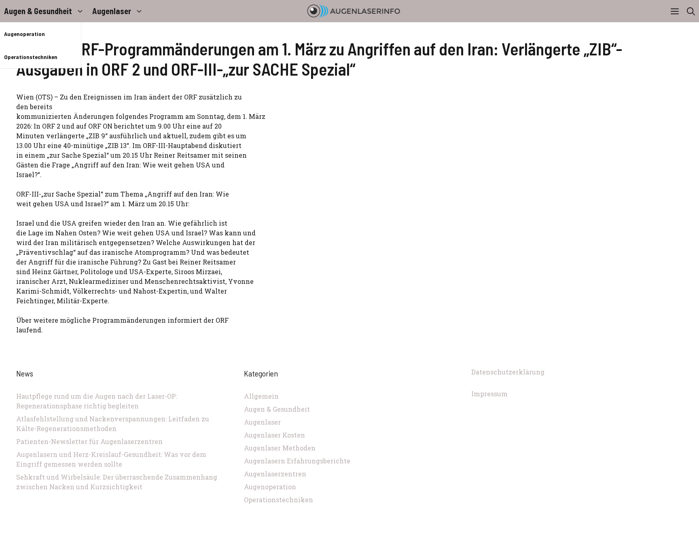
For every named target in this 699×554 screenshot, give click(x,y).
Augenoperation (24, 33)
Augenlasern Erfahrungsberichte (297, 461)
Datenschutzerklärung (507, 372)
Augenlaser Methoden (280, 448)
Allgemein (261, 396)
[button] (691, 11)
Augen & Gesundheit (38, 11)
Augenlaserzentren (275, 473)
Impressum (489, 393)
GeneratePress (404, 550)
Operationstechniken (30, 56)
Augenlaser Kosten (274, 435)
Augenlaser (111, 11)
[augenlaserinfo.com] (353, 11)
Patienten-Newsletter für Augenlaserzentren (89, 441)
